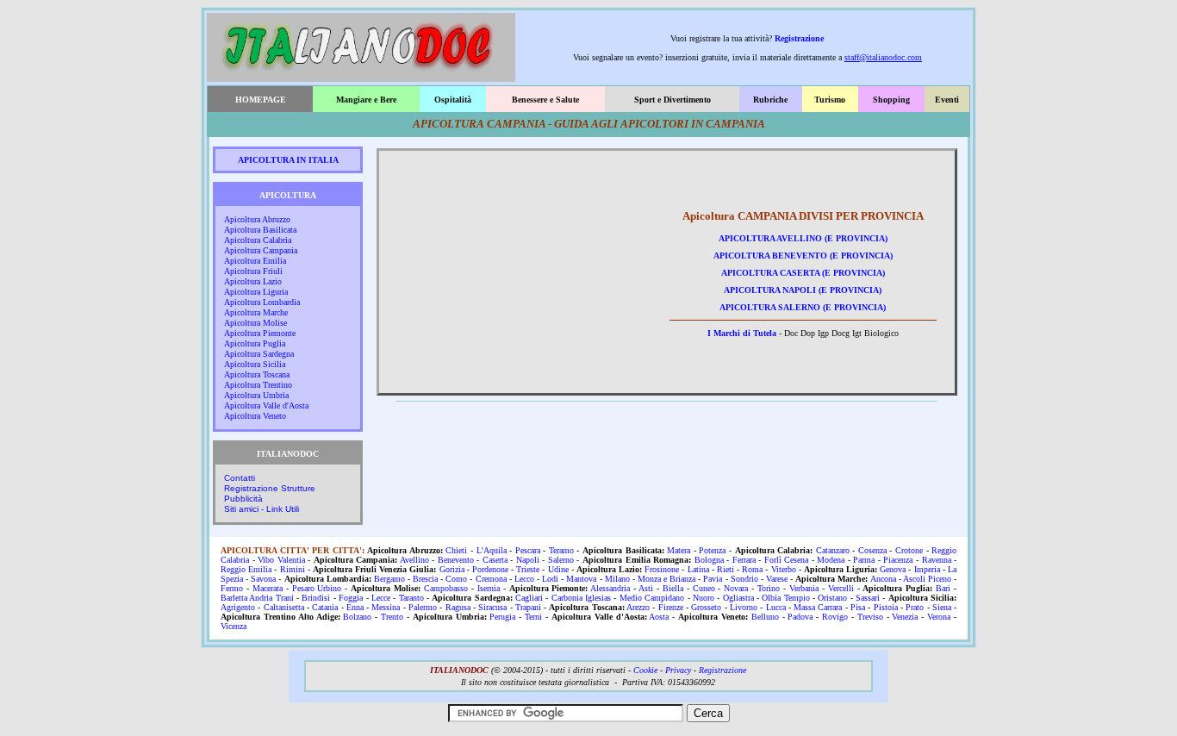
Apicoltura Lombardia (262, 302)
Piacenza (897, 559)
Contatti (239, 478)
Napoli (527, 559)
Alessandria (610, 588)
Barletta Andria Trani (257, 597)
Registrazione (799, 38)
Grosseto (706, 607)
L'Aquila (491, 550)
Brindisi (316, 597)
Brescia (425, 578)
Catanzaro (833, 550)
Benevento (456, 559)
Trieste (527, 569)
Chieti (456, 550)
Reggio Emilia (246, 569)
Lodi (550, 578)
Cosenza (872, 550)
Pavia (712, 578)
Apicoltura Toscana (257, 374)
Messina (385, 607)
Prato (915, 607)
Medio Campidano (652, 597)
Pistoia (886, 607)
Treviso (870, 616)
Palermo (422, 607)
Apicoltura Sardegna (259, 354)
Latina (698, 569)
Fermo (232, 588)
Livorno (743, 607)
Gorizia (451, 569)
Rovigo (835, 616)
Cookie (645, 670)
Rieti (725, 569)
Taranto (411, 597)
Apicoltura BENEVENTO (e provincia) (803, 255)
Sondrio (744, 578)
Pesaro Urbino (317, 588)
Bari (943, 588)
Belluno (765, 616)
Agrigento (238, 607)
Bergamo (389, 578)
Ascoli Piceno (927, 578)
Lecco (524, 578)
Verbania (804, 588)
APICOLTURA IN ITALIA (288, 160)
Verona (938, 616)
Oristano (832, 597)
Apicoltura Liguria (256, 291)
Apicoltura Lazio (253, 281)
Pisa (857, 607)
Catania (325, 607)
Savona (263, 578)
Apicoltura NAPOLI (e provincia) (802, 290)
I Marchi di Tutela (741, 333)
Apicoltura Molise (255, 322)
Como (456, 578)
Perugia (502, 616)
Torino (768, 588)
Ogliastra (738, 597)
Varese (777, 578)
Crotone (909, 550)
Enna (355, 607)
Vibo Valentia (281, 559)
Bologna (709, 559)
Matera (678, 550)
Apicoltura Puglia (254, 343)
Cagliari (529, 597)
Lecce (380, 597)
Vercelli (841, 588)
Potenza (712, 550)
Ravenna (936, 559)
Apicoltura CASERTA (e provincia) (803, 273)
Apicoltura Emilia (255, 260)
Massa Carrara (818, 607)
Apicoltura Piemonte (260, 333)
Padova (800, 616)
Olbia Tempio (785, 597)
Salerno (561, 559)
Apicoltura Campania (260, 250)
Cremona (491, 578)
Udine (558, 569)
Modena (830, 559)
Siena (941, 607)
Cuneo (704, 588)
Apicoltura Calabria (257, 240)
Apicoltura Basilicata (260, 229)
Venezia (905, 616)
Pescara (527, 550)
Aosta (659, 616)
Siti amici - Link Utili (261, 509)
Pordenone (490, 569)
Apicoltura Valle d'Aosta (266, 405)
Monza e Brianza (666, 578)
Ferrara (744, 559)
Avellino (414, 559)
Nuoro (703, 597)
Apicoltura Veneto (255, 416)
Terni (533, 616)
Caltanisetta (284, 607)
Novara (736, 588)
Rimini (292, 569)
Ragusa (457, 607)
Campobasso (446, 588)
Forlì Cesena (786, 559)
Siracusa (492, 607)
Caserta (495, 559)
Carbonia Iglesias (581, 597)
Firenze (670, 607)
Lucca (776, 607)
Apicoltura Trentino (258, 385)
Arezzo (638, 607)
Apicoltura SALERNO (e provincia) (802, 307)
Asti (645, 588)
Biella (673, 588)
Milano (617, 578)
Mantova (581, 578)
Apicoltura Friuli (253, 271)
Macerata (267, 588)
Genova (893, 569)
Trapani (528, 607)
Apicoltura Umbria (256, 395)
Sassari (868, 597)
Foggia (351, 597)
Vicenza (233, 626)
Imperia (927, 569)
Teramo (561, 550)
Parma (864, 559)
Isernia (488, 588)
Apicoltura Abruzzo (257, 219)
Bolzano (357, 616)
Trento (392, 616)
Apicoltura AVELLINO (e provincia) (803, 238)
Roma (752, 569)
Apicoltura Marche (256, 312)
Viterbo (783, 569)
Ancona (883, 578)
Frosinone (662, 569)
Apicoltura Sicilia (254, 364)
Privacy (678, 670)
